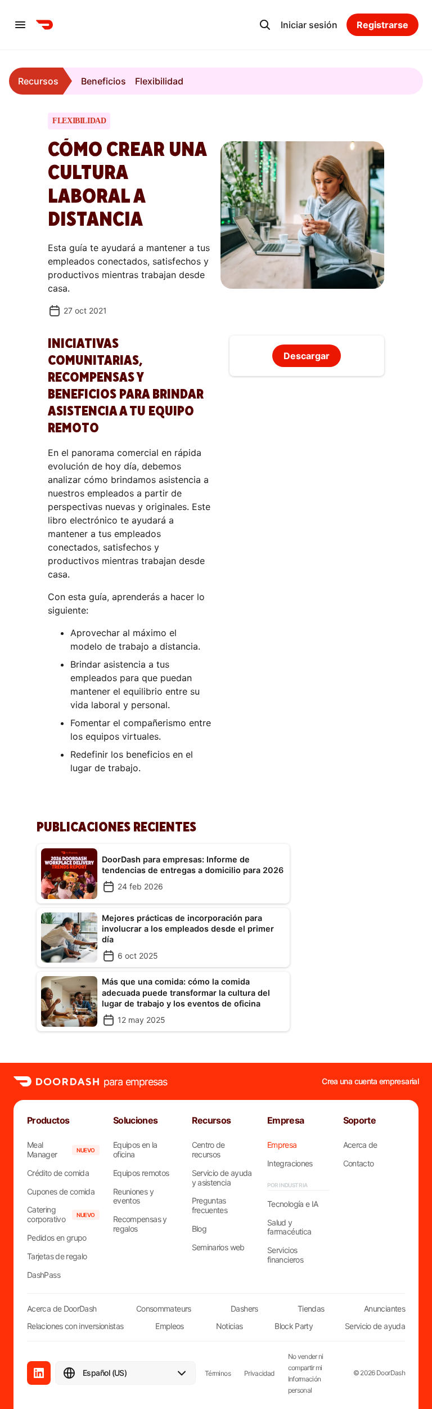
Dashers (244, 1308)
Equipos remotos (141, 1173)
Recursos (38, 81)
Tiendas (311, 1308)
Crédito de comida (58, 1173)
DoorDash (390, 1372)
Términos (218, 1373)
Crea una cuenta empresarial (370, 1081)
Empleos (169, 1326)
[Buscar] (265, 25)
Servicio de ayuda (375, 1326)
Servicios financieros (285, 1255)
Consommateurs (163, 1308)
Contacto (358, 1163)
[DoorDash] (44, 25)
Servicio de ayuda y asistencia (222, 1178)
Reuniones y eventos (133, 1196)
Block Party (293, 1326)
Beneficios (103, 81)
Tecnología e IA (292, 1204)
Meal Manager (42, 1149)
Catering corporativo (46, 1214)
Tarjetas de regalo (57, 1256)
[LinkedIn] (39, 1373)
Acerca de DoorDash (61, 1308)
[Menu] (20, 25)
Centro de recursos (208, 1149)
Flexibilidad (159, 81)
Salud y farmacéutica (289, 1227)
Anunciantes (384, 1308)
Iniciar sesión (309, 24)
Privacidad (259, 1373)
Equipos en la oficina (135, 1149)
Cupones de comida (60, 1191)
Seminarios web (218, 1247)
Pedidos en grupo (57, 1237)
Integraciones (290, 1163)
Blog (199, 1228)
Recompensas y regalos (140, 1224)
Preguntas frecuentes (210, 1205)
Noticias (229, 1326)
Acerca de (360, 1144)
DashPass (43, 1275)
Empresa (282, 1144)
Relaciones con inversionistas (75, 1326)
